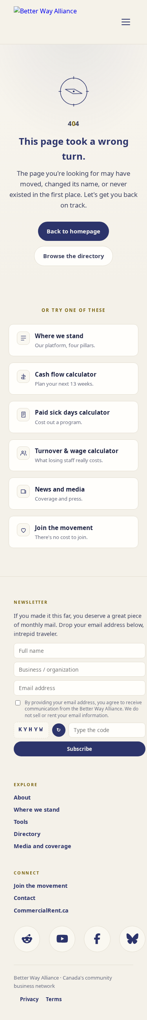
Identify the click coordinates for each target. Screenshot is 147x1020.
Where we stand (37, 809)
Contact (24, 898)
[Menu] (125, 22)
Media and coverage (42, 846)
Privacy (29, 999)
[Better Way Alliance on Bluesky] (132, 939)
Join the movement (40, 885)
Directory (27, 834)
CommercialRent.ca (41, 910)
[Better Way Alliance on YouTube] (62, 939)
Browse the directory (73, 256)
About (22, 797)
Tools (21, 821)
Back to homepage (73, 231)
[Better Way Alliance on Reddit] (27, 939)
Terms (54, 999)
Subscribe (79, 748)
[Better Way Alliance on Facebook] (97, 939)
